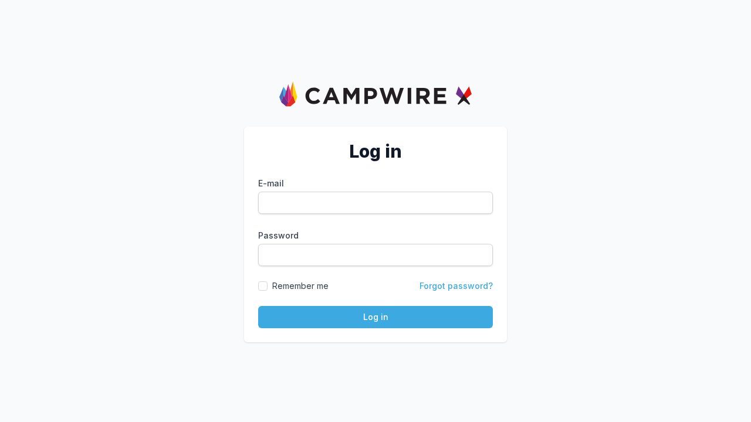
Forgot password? (456, 286)
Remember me (300, 286)
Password (278, 235)
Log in (375, 317)
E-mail (271, 183)
